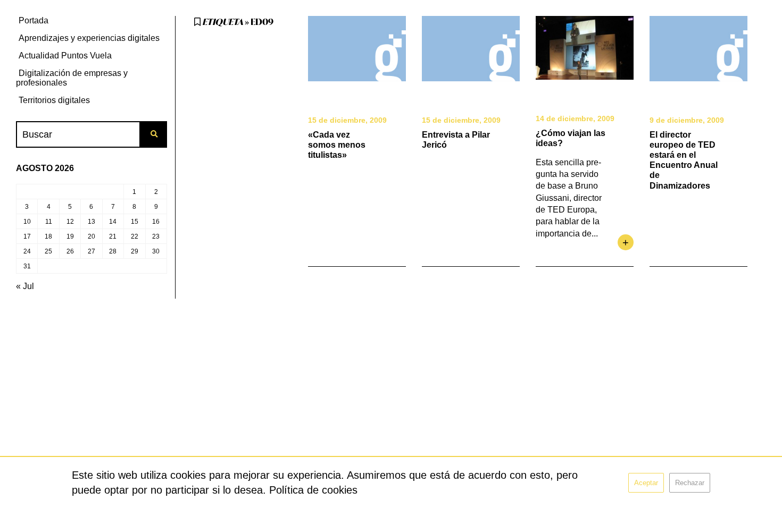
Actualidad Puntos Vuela (65, 55)
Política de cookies (313, 490)
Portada (33, 20)
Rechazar (689, 483)
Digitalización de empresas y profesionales (72, 78)
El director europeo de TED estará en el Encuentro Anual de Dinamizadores (684, 160)
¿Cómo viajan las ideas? (570, 138)
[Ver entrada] (357, 48)
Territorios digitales (54, 100)
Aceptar (646, 483)
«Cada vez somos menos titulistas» (336, 144)
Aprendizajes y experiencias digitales (89, 38)
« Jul (25, 286)
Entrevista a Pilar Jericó (456, 139)
